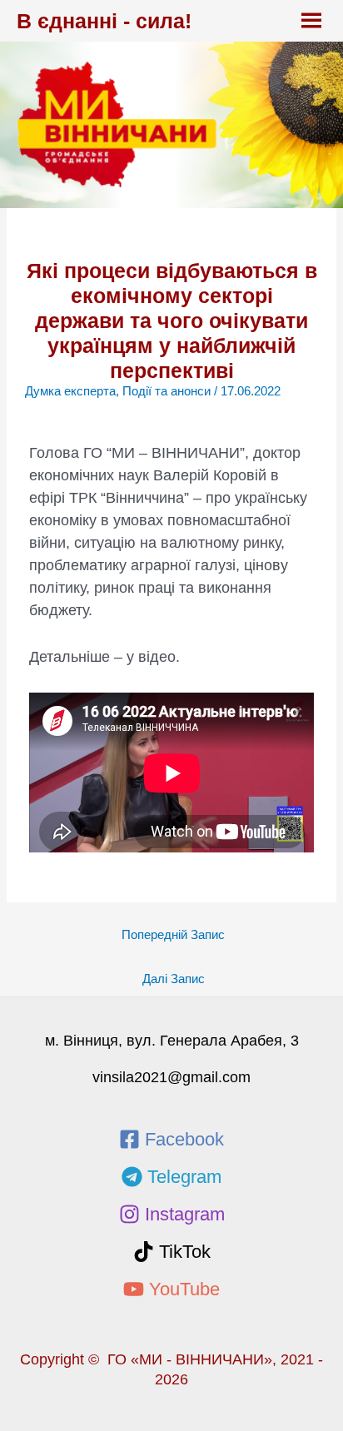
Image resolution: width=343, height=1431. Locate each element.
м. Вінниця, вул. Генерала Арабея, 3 (172, 1040)
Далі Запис (173, 979)
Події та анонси (166, 391)
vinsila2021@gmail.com (171, 1077)
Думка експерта (70, 391)
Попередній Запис (173, 935)
